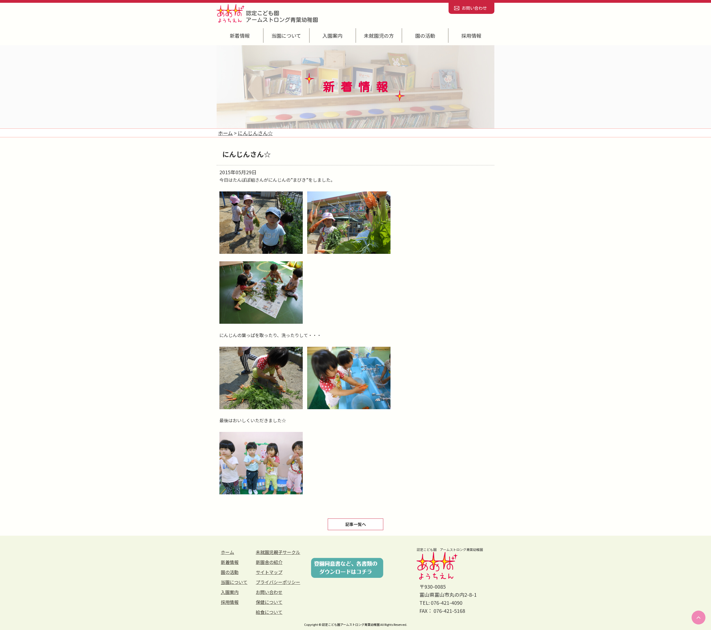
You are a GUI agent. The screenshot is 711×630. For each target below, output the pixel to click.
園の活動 (425, 35)
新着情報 (240, 35)
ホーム (227, 552)
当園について (286, 35)
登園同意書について (347, 568)
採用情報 (471, 35)
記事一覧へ (355, 524)
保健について (269, 602)
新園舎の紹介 (269, 562)
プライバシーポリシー (278, 582)
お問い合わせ (474, 8)
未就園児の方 (379, 35)
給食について (269, 612)
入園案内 (332, 35)
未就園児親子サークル (278, 552)
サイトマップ (269, 572)
